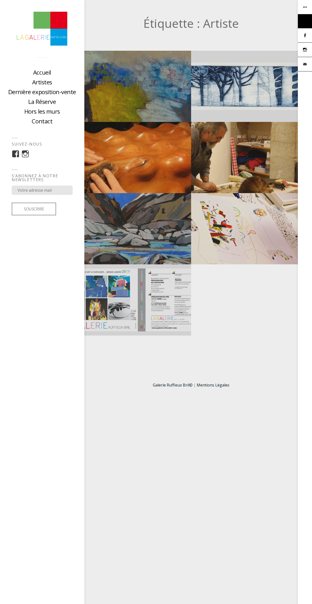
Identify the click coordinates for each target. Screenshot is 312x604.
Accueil (42, 72)
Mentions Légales (213, 385)
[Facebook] (305, 35)
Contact (42, 121)
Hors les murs (42, 111)
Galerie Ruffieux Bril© (173, 385)
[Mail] (305, 64)
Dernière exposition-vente (42, 92)
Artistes (42, 82)
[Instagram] (305, 50)
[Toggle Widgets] (305, 14)
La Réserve (42, 102)
